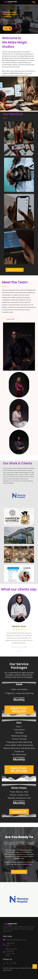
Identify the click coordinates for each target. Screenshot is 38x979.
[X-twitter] (7, 963)
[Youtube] (14, 963)
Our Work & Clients (17, 463)
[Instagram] (11, 963)
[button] (19, 700)
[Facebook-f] (4, 963)
